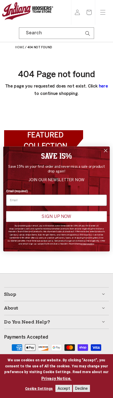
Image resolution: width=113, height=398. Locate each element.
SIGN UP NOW (56, 216)
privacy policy (87, 244)
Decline (81, 388)
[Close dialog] (105, 150)
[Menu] (103, 12)
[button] (89, 12)
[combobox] (56, 33)
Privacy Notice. (56, 378)
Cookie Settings (39, 389)
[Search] (88, 35)
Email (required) (17, 191)
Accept (64, 388)
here (103, 86)
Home (19, 47)
